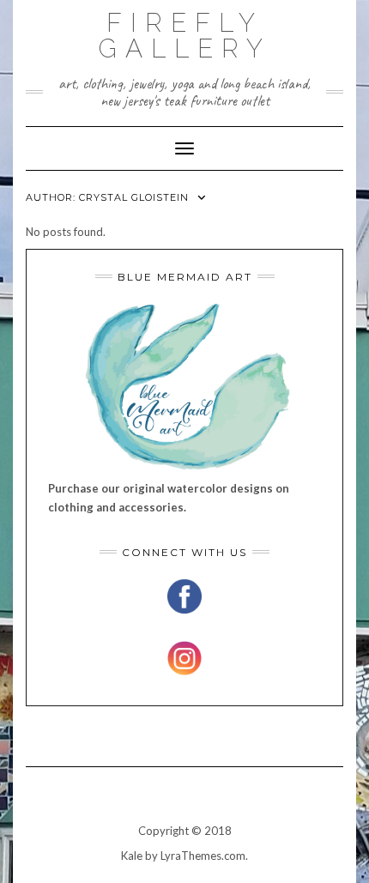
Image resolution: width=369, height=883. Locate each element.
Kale (131, 855)
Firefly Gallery (185, 36)
